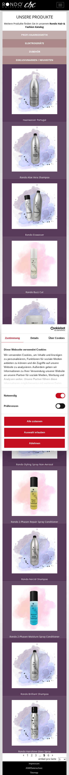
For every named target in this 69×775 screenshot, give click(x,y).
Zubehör (34, 51)
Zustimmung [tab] (12, 338)
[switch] (60, 406)
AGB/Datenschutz (34, 768)
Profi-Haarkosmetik (34, 34)
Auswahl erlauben (34, 432)
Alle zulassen (34, 421)
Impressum (34, 763)
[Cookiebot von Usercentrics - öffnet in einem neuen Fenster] (50, 329)
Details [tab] (34, 338)
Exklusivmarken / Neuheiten (34, 60)
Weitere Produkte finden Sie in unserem (34, 25)
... (40, 755)
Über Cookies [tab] (57, 338)
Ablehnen (34, 443)
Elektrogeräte (34, 43)
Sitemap (34, 772)
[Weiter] (52, 755)
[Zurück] (23, 755)
